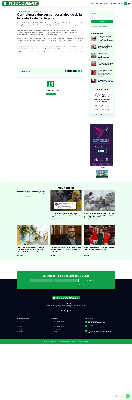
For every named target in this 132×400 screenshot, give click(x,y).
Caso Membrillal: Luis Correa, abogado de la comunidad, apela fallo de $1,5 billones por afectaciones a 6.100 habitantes (105, 38)
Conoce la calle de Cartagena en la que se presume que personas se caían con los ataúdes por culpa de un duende (31, 249)
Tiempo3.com (104, 114)
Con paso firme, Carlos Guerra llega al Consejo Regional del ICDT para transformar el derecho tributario (65, 249)
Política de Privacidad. (102, 26)
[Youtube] (61, 311)
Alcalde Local (48, 64)
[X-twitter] (70, 311)
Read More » (20, 198)
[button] (125, 3)
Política (30, 11)
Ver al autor (50, 94)
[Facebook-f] (67, 311)
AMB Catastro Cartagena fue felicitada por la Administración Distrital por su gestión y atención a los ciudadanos (105, 46)
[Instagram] (64, 311)
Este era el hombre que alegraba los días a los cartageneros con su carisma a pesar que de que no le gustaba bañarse (99, 215)
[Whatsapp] (128, 396)
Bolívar (106, 3)
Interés (26, 11)
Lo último (91, 3)
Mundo (120, 3)
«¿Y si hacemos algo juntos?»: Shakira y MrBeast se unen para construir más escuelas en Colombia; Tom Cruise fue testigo (105, 73)
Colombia (113, 3)
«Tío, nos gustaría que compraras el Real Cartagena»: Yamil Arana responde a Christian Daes (65, 215)
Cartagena (99, 3)
